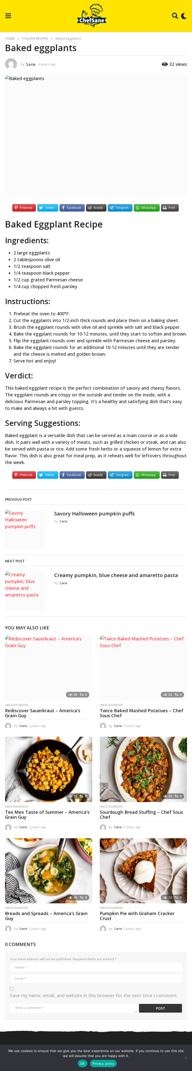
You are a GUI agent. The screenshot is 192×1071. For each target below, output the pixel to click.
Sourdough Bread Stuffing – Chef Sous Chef (141, 814)
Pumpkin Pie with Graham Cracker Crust (137, 915)
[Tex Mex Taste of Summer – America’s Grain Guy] (48, 769)
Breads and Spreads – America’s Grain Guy (46, 915)
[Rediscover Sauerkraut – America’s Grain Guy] (48, 668)
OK (82, 1064)
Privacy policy (103, 1064)
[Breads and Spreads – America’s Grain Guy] (48, 871)
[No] (185, 1057)
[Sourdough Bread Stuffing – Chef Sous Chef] (143, 769)
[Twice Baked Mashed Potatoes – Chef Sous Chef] (143, 668)
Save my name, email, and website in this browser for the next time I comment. (94, 995)
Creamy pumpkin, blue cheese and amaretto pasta (116, 575)
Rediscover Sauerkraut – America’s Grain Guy (42, 713)
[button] (8, 16)
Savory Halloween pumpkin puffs (94, 513)
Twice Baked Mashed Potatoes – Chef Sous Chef (141, 713)
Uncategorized (16, 705)
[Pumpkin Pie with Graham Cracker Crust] (143, 871)
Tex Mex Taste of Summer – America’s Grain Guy (47, 814)
